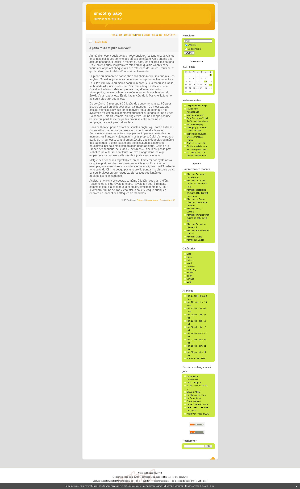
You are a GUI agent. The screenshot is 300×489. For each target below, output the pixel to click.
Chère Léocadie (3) (196, 143)
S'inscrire (192, 45)
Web (189, 282)
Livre (189, 257)
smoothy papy (108, 13)
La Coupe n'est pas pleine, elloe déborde (197, 202)
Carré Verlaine (194, 401)
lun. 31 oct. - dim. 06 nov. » (164, 35)
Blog (189, 254)
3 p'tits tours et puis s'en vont (110, 48)
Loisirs (190, 260)
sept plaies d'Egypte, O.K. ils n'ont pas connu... (196, 137)
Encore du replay (195, 124)
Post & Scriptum (194, 382)
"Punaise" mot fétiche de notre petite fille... (198, 218)
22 (211, 85)
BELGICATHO (193, 392)
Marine (190, 240)
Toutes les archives (196, 358)
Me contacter (197, 61)
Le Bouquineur (194, 398)
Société (190, 272)
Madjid (199, 237)
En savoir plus (207, 486)
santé (189, 263)
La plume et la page (196, 395)
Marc (189, 174)
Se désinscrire (194, 49)
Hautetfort (157, 473)
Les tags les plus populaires (176, 477)
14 (206, 81)
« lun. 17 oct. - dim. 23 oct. (122, 35)
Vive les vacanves (195, 115)
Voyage (190, 279)
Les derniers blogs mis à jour (124, 477)
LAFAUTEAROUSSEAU (198, 404)
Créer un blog (144, 473)
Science (191, 266)
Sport (189, 276)
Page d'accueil (143, 35)
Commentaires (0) (167, 200)
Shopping (191, 269)
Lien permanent (151, 200)
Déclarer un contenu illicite (104, 481)
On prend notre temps (197, 106)
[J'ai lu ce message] (296, 486)
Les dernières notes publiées (150, 477)
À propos (197, 163)
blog (204, 481)
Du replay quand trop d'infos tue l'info (197, 183)
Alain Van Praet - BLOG (198, 414)
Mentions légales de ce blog (128, 481)
